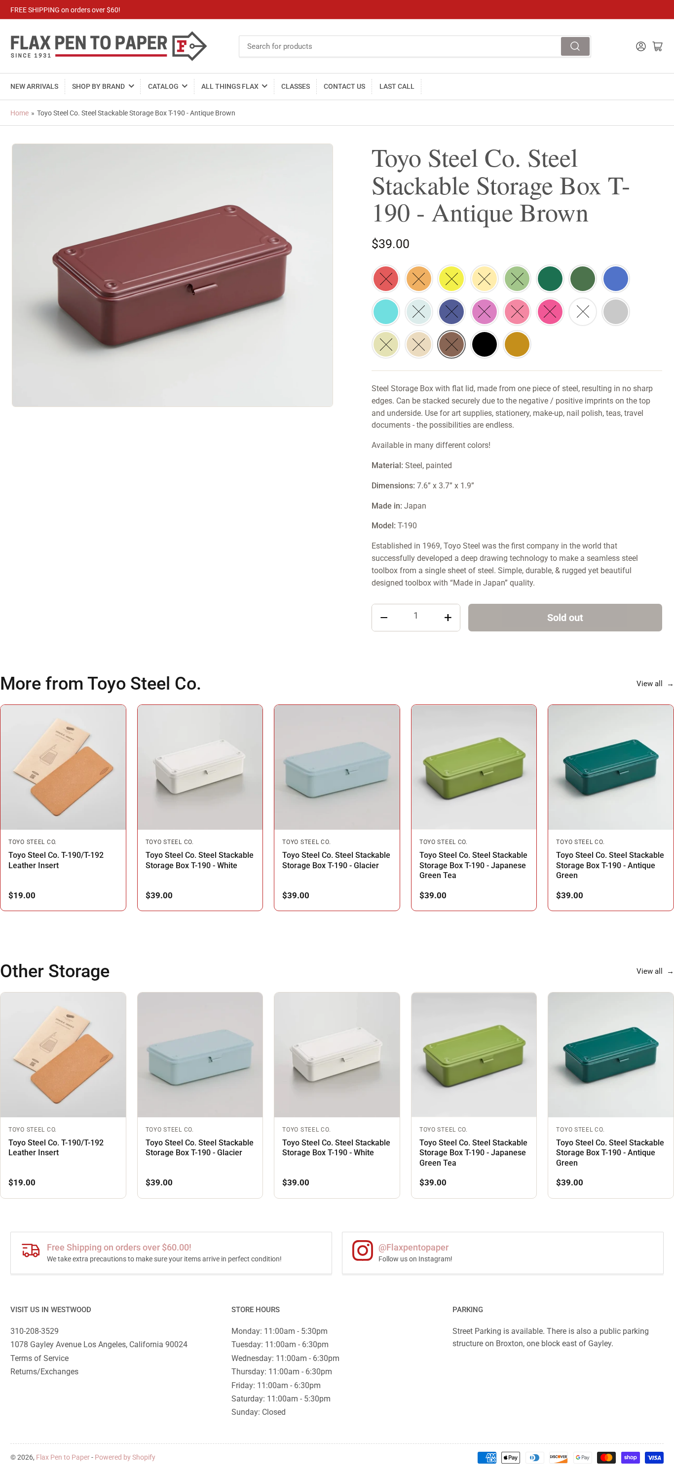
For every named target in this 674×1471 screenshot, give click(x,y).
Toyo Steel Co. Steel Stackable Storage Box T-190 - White (200, 860)
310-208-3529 (34, 1331)
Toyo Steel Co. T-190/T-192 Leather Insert (56, 860)
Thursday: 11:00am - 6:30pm (281, 1371)
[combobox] (415, 46)
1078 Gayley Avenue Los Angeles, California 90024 (98, 1344)
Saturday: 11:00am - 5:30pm (281, 1398)
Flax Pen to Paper (63, 1457)
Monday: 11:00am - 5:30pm (279, 1331)
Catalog (163, 86)
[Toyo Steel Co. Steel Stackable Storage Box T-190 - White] (200, 767)
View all (655, 683)
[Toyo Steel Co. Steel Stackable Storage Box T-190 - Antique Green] (611, 767)
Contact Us (344, 86)
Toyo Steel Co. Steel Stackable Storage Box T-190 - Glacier (336, 860)
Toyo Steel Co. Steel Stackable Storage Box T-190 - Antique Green (610, 865)
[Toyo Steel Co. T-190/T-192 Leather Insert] (63, 767)
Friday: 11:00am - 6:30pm (276, 1385)
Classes (295, 86)
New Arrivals (34, 86)
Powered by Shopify (125, 1457)
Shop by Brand (98, 86)
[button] (386, 278)
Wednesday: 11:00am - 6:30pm (285, 1358)
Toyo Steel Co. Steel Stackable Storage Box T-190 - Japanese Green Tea (473, 865)
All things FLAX (230, 86)
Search (575, 46)
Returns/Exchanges (44, 1371)
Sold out (565, 618)
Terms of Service (39, 1358)
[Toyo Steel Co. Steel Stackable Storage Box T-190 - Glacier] (337, 767)
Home (19, 113)
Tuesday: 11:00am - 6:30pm (280, 1344)
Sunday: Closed (258, 1412)
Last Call (396, 86)
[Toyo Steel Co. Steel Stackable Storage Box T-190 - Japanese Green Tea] (474, 767)
